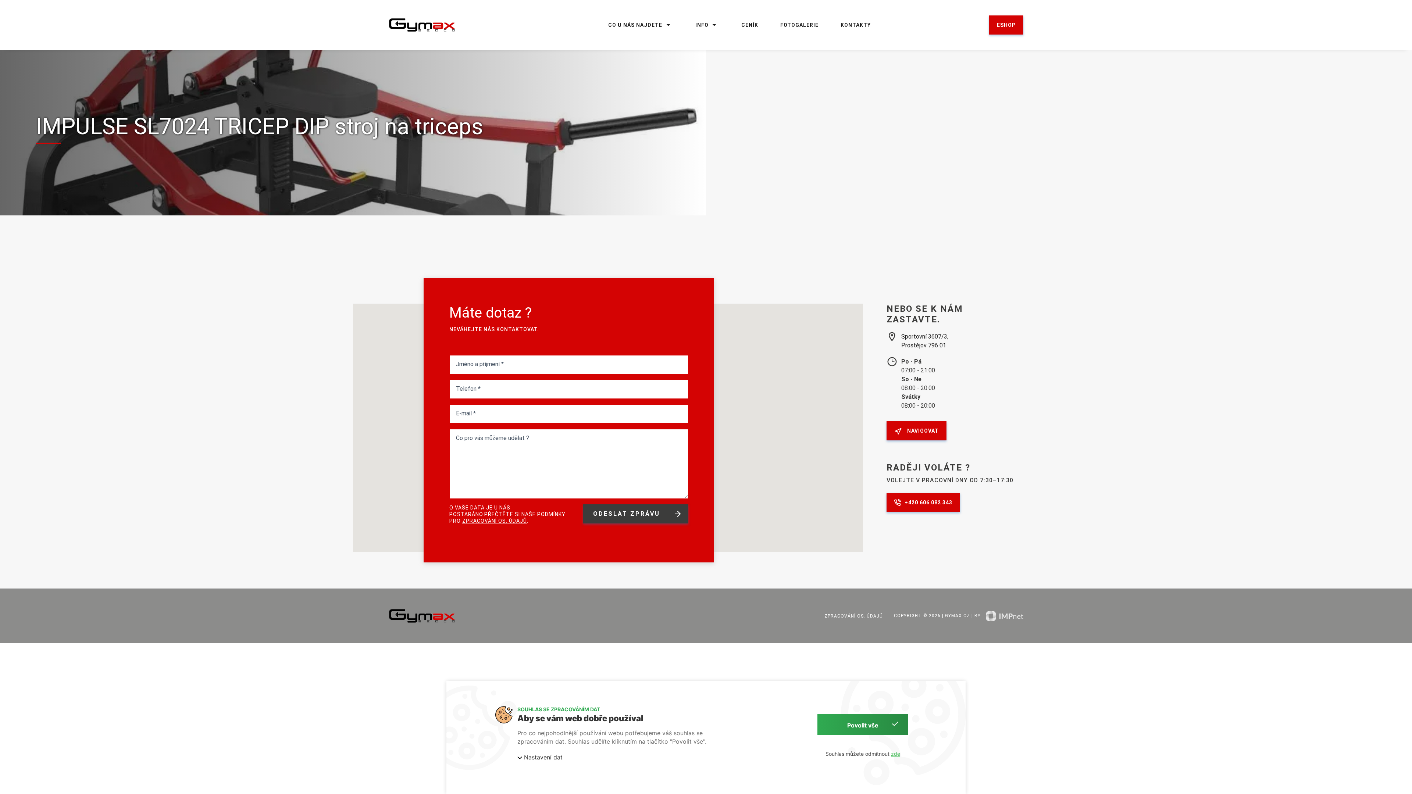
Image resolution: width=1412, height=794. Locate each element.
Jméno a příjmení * (480, 364)
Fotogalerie (799, 25)
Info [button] (702, 25)
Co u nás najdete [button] (635, 25)
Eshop (1006, 25)
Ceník (749, 25)
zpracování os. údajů (494, 521)
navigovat (923, 431)
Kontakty (856, 25)
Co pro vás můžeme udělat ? (492, 437)
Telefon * (468, 388)
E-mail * (466, 413)
